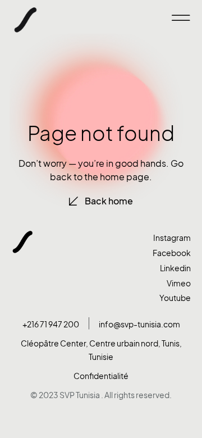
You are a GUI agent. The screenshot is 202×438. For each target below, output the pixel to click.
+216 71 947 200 (50, 324)
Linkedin (175, 268)
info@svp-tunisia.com (139, 324)
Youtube (175, 298)
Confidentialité (101, 376)
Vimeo (179, 283)
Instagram (172, 238)
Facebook (172, 253)
